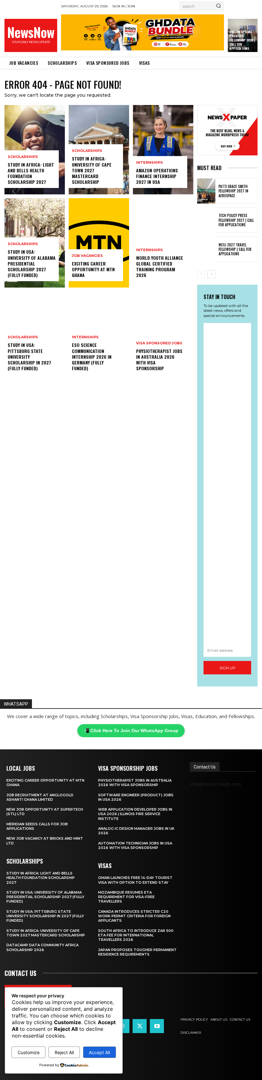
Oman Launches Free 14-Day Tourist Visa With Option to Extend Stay (135, 879)
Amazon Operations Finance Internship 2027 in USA (157, 176)
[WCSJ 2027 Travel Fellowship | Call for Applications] (206, 249)
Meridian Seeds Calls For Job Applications (37, 826)
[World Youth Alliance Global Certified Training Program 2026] (163, 243)
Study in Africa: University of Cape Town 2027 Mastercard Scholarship (92, 170)
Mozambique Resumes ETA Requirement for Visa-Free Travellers (126, 897)
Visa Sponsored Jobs (159, 343)
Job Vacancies (87, 256)
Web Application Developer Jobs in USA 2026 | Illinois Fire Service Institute (135, 814)
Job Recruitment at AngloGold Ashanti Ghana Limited (39, 797)
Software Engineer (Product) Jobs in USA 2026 (135, 797)
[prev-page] (201, 274)
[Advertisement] (227, 483)
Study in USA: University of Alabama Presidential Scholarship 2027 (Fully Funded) (32, 263)
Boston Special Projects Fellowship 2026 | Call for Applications (242, 40)
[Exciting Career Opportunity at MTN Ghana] (99, 243)
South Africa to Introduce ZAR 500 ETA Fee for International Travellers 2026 (135, 935)
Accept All (99, 1052)
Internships (85, 337)
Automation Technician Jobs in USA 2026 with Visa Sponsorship (135, 845)
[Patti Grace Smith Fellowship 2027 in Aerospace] (206, 191)
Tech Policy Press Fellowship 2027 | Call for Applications (236, 220)
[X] (140, 1026)
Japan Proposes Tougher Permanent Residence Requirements (137, 952)
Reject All (64, 1052)
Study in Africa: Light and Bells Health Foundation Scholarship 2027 (31, 173)
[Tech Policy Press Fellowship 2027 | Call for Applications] (206, 220)
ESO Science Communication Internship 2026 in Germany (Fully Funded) (92, 356)
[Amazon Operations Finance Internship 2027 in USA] (163, 149)
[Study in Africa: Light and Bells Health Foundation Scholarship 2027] (34, 149)
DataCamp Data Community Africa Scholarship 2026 (42, 947)
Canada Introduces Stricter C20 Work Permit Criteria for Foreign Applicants (134, 916)
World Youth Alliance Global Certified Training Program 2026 (159, 266)
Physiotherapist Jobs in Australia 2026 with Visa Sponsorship (159, 360)
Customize (29, 1052)
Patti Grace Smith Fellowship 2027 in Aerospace (233, 191)
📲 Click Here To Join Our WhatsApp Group (131, 730)
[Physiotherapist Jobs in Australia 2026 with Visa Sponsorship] (163, 336)
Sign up (227, 667)
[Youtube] (157, 1026)
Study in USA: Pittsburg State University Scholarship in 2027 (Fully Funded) (29, 356)
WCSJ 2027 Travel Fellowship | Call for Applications (235, 249)
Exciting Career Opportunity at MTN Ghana (93, 269)
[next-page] (211, 274)
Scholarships (23, 157)
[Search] (218, 6)
